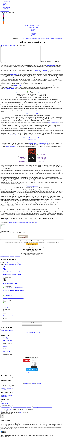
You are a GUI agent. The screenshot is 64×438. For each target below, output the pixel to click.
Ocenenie (12, 256)
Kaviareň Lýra (6, 351)
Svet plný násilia (7, 307)
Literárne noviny (7, 1)
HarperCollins (22, 222)
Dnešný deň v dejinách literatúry (32, 332)
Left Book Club (17, 86)
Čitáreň (5, 6)
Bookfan (9, 409)
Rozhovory (33, 33)
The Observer (11, 222)
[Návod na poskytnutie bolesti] (4, 280)
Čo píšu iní (5, 8)
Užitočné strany (6, 7)
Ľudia (7, 256)
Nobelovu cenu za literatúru (41, 70)
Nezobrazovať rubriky (34, 25)
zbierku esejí (3, 219)
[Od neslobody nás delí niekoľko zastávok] (13, 287)
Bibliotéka (5, 4)
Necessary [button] (2, 430)
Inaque (35, 222)
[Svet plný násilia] (4, 304)
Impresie (33, 29)
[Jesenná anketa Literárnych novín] (11, 271)
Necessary (4, 431)
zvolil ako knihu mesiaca (54, 122)
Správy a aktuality (33, 27)
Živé (4, 268)
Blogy (4, 3)
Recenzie (33, 30)
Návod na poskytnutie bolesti (10, 283)
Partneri (9, 411)
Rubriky (26, 25)
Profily (33, 34)
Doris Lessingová (14, 74)
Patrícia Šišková (4, 45)
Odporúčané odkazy (32, 372)
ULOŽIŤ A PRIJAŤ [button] (4, 436)
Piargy (4, 346)
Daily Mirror (16, 222)
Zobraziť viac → (4, 390)
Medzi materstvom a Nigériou (13, 264)
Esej (5, 256)
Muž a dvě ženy (14, 134)
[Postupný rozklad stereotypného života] (7, 295)
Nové (4, 266)
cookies (20, 412)
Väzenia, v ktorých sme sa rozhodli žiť (38, 143)
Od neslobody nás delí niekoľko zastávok (13, 290)
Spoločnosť (17, 256)
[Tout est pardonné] (4, 313)
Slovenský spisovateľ (29, 222)
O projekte (3, 411)
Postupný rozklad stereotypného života (13, 298)
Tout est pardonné (8, 316)
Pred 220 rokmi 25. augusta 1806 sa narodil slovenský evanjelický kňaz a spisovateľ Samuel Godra (39, 38)
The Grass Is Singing (9, 88)
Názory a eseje (33, 31)
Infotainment (33, 36)
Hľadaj (4, 269)
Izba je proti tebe (7, 340)
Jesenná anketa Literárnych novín (12, 274)
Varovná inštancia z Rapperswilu (14, 263)
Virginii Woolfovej (50, 65)
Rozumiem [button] (25, 412)
